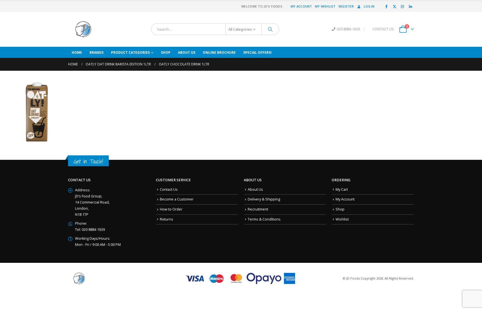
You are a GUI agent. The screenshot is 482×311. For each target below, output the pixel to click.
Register (346, 6)
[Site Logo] (83, 29)
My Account (301, 6)
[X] (394, 6)
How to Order (171, 209)
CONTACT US (383, 29)
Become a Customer (177, 199)
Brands (96, 52)
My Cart (342, 189)
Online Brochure (219, 52)
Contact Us (169, 189)
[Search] (270, 29)
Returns (166, 219)
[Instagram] (402, 6)
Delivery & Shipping (264, 199)
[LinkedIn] (410, 6)
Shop (165, 52)
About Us (186, 52)
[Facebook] (386, 6)
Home (77, 52)
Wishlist (342, 219)
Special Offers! (257, 52)
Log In (369, 6)
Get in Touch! (88, 161)
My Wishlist (325, 6)
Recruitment (258, 209)
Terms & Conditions (264, 219)
